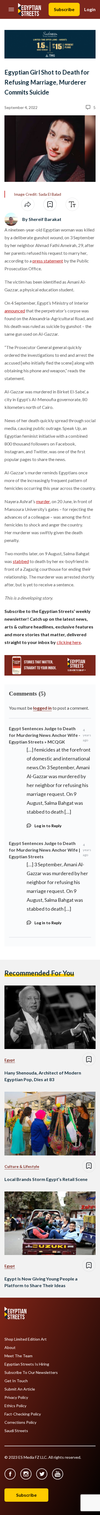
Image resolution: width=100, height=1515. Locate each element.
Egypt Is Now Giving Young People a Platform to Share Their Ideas (41, 1282)
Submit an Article (19, 1389)
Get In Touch (16, 1381)
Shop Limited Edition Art (25, 1339)
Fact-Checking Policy (22, 1414)
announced (14, 310)
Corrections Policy (20, 1422)
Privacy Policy (16, 1397)
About (10, 1347)
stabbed (21, 561)
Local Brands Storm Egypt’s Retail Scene (46, 1179)
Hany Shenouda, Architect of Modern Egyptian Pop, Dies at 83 (42, 1076)
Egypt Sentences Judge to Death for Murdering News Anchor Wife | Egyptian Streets (44, 850)
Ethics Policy (15, 1406)
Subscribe (64, 9)
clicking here (69, 642)
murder (43, 501)
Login (90, 9)
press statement (47, 260)
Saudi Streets (16, 1431)
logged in (42, 708)
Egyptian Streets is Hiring (26, 1364)
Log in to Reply (47, 825)
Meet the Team (18, 1356)
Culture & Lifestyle (21, 1166)
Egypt (9, 1060)
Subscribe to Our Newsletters (31, 1372)
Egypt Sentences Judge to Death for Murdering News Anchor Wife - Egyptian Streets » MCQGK (44, 735)
